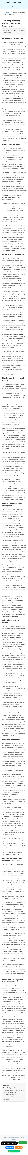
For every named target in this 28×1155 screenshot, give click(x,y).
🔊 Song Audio (18, 1147)
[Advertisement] (14, 1119)
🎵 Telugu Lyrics (23, 1142)
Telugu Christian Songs (14, 2)
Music (7, 12)
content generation (11, 1088)
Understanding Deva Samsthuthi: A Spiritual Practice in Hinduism (13, 1097)
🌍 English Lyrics (10, 1147)
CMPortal (14, 1139)
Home (3, 12)
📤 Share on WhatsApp (14, 1151)
